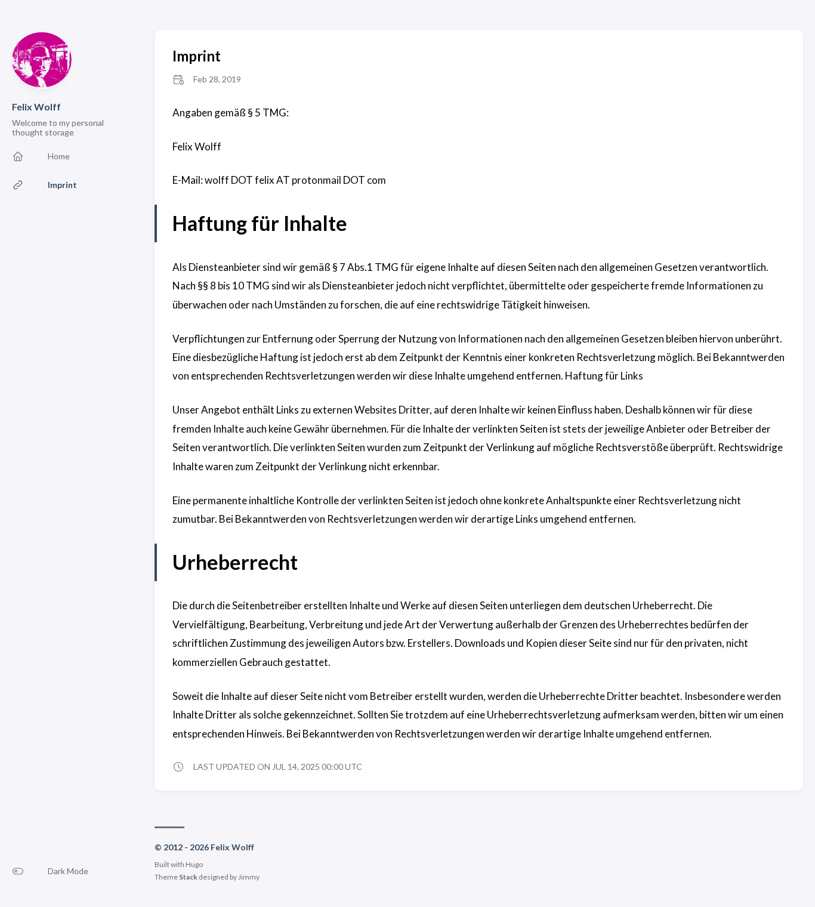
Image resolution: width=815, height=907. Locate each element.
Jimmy (249, 876)
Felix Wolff (36, 106)
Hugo (194, 864)
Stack (188, 876)
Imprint (196, 55)
